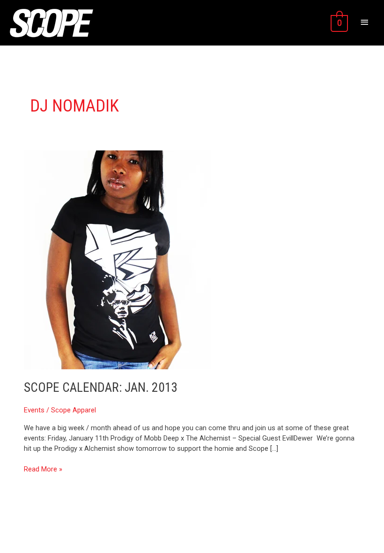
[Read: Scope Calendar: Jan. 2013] (117, 259)
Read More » (43, 468)
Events (34, 410)
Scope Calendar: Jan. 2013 (101, 387)
